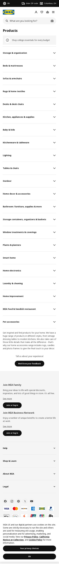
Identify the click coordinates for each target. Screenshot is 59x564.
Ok (29, 556)
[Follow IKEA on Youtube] (31, 501)
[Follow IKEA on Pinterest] (18, 501)
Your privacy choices (29, 548)
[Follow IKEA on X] (25, 501)
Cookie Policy (35, 539)
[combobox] (26, 20)
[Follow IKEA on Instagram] (11, 501)
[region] (29, 539)
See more (7, 398)
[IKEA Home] (8, 12)
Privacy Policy (31, 536)
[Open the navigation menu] (53, 12)
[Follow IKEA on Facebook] (5, 501)
